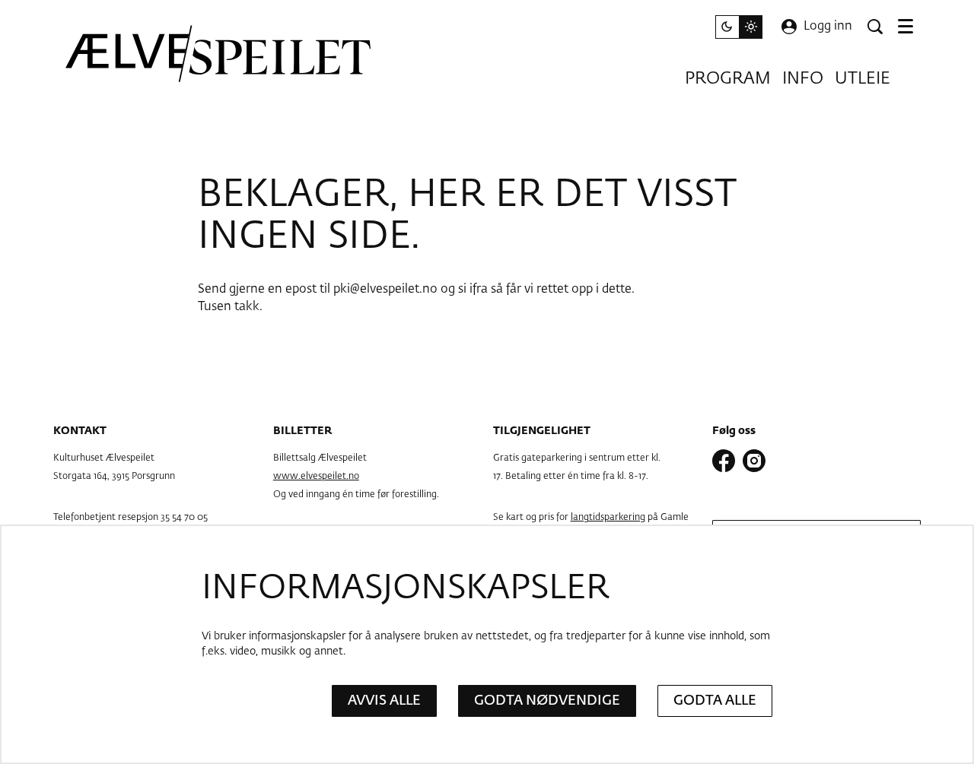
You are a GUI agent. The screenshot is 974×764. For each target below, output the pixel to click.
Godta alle (714, 701)
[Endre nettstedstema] (738, 27)
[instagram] (754, 460)
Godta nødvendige (547, 701)
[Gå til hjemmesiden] (219, 53)
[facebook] (723, 460)
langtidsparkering (608, 517)
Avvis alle (384, 701)
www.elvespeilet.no (316, 476)
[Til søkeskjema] (875, 26)
